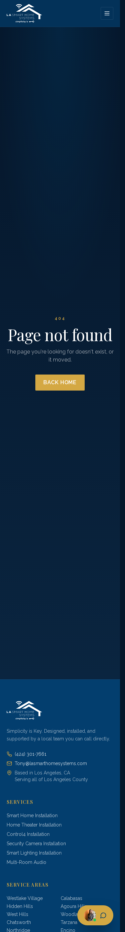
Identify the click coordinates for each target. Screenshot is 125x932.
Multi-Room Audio (26, 862)
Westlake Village (25, 898)
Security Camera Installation (36, 843)
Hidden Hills (20, 906)
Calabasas (71, 898)
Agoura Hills (74, 906)
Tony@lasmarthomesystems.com (51, 763)
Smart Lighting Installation (34, 853)
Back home (60, 382)
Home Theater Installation (34, 825)
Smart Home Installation (32, 815)
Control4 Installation (28, 834)
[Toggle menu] (107, 13)
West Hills (17, 914)
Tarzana (69, 922)
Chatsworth (19, 922)
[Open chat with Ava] (95, 915)
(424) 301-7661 (30, 754)
